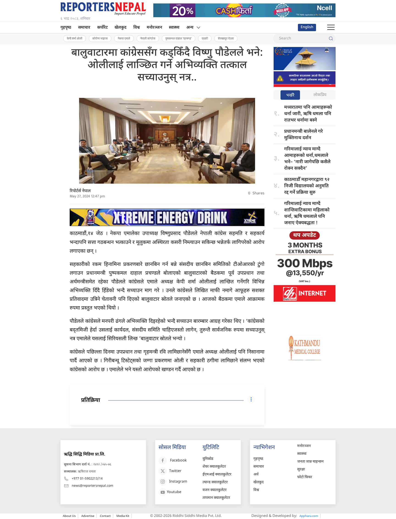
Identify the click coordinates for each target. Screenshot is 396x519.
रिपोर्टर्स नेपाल (80, 191)
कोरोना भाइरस (100, 38)
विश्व (136, 27)
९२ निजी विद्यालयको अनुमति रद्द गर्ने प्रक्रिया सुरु (307, 186)
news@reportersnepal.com (92, 486)
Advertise (87, 516)
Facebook (178, 460)
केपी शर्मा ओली (74, 38)
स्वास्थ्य (174, 27)
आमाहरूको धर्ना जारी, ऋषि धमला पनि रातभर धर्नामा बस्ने (308, 114)
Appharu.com (309, 516)
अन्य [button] (189, 27)
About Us (69, 516)
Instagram (178, 481)
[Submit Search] (331, 38)
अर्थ (255, 474)
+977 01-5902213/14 (87, 479)
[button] (331, 27)
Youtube (174, 492)
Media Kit (122, 516)
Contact (105, 516)
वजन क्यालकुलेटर (215, 490)
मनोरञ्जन (154, 27)
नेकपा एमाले (124, 38)
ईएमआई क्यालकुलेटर (217, 474)
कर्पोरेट (102, 27)
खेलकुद (120, 27)
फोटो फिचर (304, 477)
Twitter (175, 471)
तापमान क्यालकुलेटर (216, 498)
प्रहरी (205, 38)
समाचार (84, 27)
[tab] (290, 95)
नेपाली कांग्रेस (147, 38)
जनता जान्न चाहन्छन (310, 461)
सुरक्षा (301, 469)
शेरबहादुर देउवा (226, 38)
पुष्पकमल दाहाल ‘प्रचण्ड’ (178, 38)
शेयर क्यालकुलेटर (214, 466)
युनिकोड (208, 459)
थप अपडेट (304, 235)
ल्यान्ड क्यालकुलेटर (215, 482)
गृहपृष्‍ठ (65, 27)
